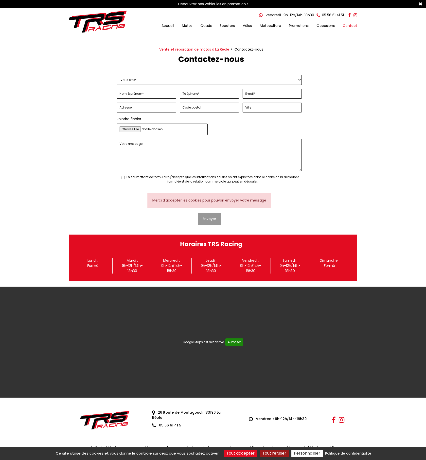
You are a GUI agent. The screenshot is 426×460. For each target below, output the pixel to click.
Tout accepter (240, 453)
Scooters (227, 25)
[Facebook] (349, 15)
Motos (187, 25)
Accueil (167, 25)
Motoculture (270, 25)
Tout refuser (274, 453)
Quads (206, 25)
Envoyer (209, 218)
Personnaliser (307, 453)
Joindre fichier (129, 118)
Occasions (326, 25)
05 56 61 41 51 (170, 425)
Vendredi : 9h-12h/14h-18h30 (289, 15)
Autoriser (234, 342)
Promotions (299, 25)
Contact (350, 25)
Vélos (247, 25)
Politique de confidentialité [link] (348, 453)
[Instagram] (355, 15)
